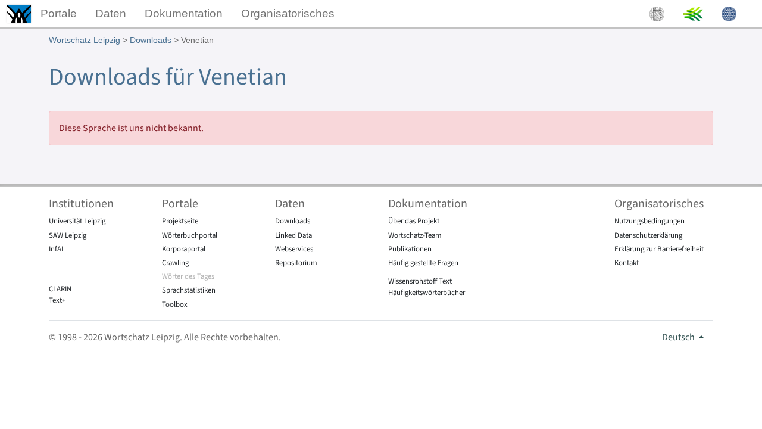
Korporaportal (183, 249)
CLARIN (60, 289)
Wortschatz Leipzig (84, 40)
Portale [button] (58, 13)
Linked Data (293, 235)
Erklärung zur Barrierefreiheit (659, 249)
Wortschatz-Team (415, 235)
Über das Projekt (413, 221)
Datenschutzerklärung (648, 235)
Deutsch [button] (679, 337)
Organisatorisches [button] (288, 13)
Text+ (57, 300)
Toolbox (175, 304)
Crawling (175, 262)
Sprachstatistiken (189, 290)
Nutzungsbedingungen (649, 221)
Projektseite (180, 221)
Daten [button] (110, 13)
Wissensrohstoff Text (420, 281)
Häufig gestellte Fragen (423, 262)
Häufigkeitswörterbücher (426, 292)
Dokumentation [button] (184, 13)
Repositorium (296, 262)
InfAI (56, 249)
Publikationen (410, 249)
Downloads (150, 40)
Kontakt (626, 262)
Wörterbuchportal (189, 235)
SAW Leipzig (67, 235)
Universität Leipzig (77, 221)
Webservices (294, 249)
